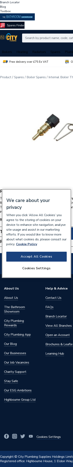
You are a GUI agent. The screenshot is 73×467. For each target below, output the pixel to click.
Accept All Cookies (36, 256)
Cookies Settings (36, 268)
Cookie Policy (26, 244)
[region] (36, 233)
